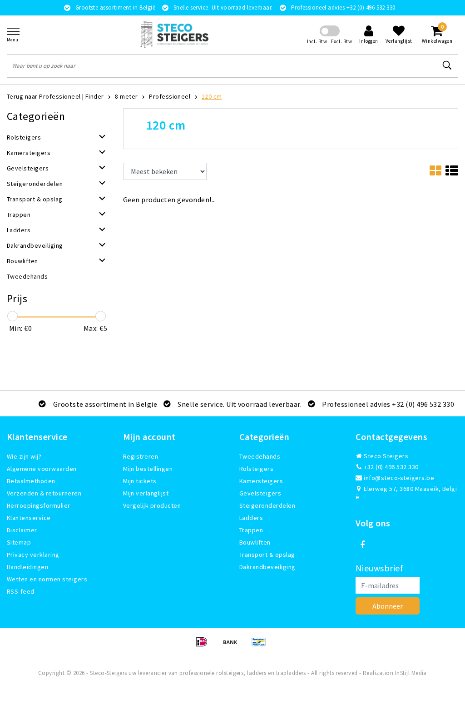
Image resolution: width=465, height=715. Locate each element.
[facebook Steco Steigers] (362, 545)
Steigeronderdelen (267, 505)
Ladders (251, 518)
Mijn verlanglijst (145, 493)
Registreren (140, 456)
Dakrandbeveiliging (267, 567)
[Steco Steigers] (174, 34)
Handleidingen (27, 567)
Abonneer (387, 605)
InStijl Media (411, 673)
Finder (94, 96)
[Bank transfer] (233, 645)
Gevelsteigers (260, 493)
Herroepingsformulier (38, 505)
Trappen (251, 530)
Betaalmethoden (31, 481)
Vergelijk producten (152, 505)
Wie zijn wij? (24, 456)
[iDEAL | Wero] (204, 645)
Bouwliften (255, 542)
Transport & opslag (267, 554)
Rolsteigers (256, 469)
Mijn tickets (140, 481)
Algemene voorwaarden (42, 469)
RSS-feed (21, 591)
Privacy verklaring (33, 554)
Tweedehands (259, 456)
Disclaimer (22, 530)
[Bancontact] (261, 645)
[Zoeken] (447, 65)
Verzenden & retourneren (44, 493)
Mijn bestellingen (148, 469)
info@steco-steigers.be (399, 478)
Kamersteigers (261, 481)
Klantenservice (29, 518)
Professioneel (169, 96)
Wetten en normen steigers (47, 579)
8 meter (126, 96)
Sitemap (19, 542)
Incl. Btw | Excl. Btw (329, 41)
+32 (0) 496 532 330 (390, 467)
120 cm (212, 96)
